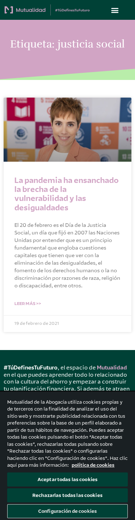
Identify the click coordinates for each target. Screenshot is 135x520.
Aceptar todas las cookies (67, 479)
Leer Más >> (27, 303)
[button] (115, 10)
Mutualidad (112, 367)
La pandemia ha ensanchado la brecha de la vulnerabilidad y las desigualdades (66, 194)
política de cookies (93, 465)
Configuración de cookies (67, 511)
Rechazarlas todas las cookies (67, 495)
